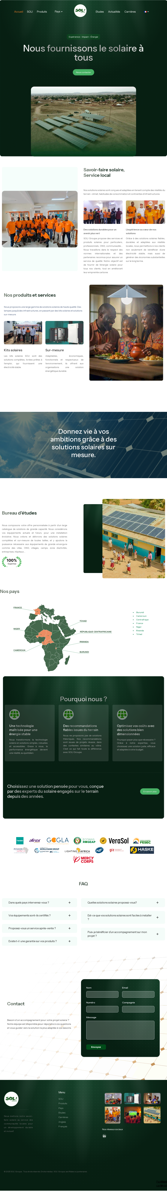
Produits (42, 11)
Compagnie (128, 1002)
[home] (80, 10)
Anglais (62, 1122)
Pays (60, 1108)
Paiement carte (157, 1183)
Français (62, 1126)
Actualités (114, 11)
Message (91, 1017)
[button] (58, 11)
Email (125, 987)
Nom (88, 987)
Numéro (90, 1002)
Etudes (100, 11)
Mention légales (162, 1183)
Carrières (130, 11)
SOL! (30, 11)
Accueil (18, 11)
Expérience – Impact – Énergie (83, 36)
